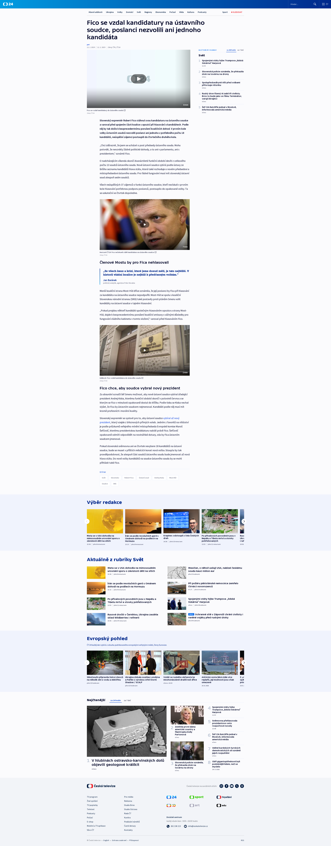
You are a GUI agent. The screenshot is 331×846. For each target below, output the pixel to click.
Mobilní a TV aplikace (96, 826)
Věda (181, 12)
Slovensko (115, 478)
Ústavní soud (144, 478)
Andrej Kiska (159, 478)
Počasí (173, 12)
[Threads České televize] (242, 786)
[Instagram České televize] (221, 786)
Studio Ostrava (130, 809)
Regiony (148, 12)
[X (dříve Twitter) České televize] (237, 786)
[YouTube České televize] (232, 786)
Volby (119, 12)
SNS (114, 484)
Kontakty (128, 830)
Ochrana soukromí (119, 840)
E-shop (90, 821)
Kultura (190, 12)
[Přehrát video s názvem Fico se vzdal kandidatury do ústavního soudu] (138, 79)
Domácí (129, 12)
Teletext (91, 809)
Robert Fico (129, 478)
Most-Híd (172, 478)
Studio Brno (129, 805)
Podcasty (202, 12)
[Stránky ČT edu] (221, 805)
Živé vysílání (92, 801)
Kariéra (127, 817)
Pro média (128, 796)
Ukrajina (110, 12)
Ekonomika (161, 12)
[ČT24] (8, 4)
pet (88, 44)
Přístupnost (134, 840)
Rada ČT (127, 813)
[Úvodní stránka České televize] (101, 786)
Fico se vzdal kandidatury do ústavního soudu (105, 110)
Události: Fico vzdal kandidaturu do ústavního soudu (120, 378)
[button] (138, 79)
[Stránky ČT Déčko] (171, 805)
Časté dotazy (130, 826)
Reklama (128, 801)
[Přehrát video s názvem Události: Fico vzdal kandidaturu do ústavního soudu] (144, 350)
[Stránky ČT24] (171, 797)
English (106, 840)
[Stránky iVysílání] (224, 797)
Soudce (105, 484)
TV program (92, 796)
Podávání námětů (132, 821)
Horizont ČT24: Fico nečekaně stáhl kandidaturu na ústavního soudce (127, 252)
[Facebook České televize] (226, 786)
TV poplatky (92, 805)
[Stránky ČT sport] (197, 797)
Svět (139, 12)
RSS (242, 840)
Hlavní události (95, 12)
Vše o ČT (90, 830)
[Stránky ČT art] (195, 805)
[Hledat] (315, 4)
